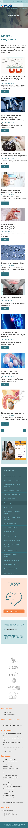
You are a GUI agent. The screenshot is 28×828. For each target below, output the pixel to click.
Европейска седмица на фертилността (13, 802)
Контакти (20, 1)
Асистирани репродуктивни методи (12, 512)
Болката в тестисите (11, 297)
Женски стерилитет (9, 498)
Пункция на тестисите (12, 413)
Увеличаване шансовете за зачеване (12, 485)
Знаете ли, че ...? (7, 800)
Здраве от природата (10, 527)
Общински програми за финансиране (12, 738)
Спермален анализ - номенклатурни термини (14, 154)
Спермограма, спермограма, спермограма (8, 226)
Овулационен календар (9, 714)
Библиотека (14, 8)
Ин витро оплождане (10, 523)
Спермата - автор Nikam (13, 263)
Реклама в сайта (7, 751)
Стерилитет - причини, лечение (13, 494)
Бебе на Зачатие (9, 573)
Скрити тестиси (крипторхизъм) (9, 372)
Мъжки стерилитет (9, 503)
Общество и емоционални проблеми (11, 545)
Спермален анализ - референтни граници (11, 191)
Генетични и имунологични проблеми (12, 518)
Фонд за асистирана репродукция (11, 735)
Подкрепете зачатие (14, 584)
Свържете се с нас (14, 625)
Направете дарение (14, 611)
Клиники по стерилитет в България (11, 555)
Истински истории (9, 564)
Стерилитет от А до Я (10, 569)
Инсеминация (8, 507)
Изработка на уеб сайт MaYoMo (14, 825)
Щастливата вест (9, 531)
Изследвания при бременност (13, 536)
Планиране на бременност (10, 764)
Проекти (5, 740)
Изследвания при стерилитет (12, 490)
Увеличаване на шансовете (10, 775)
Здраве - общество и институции (11, 742)
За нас (13, 1)
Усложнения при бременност (12, 540)
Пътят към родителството (11, 560)
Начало (8, 8)
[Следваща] (24, 430)
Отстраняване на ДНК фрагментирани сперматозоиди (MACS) (12, 117)
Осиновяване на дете (10, 550)
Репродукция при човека (11, 480)
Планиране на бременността (12, 476)
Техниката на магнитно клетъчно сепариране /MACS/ (13, 78)
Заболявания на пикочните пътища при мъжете (13, 334)
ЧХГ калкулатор (7, 712)
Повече (5, 91)
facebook (5, 1)
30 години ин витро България (10, 761)
